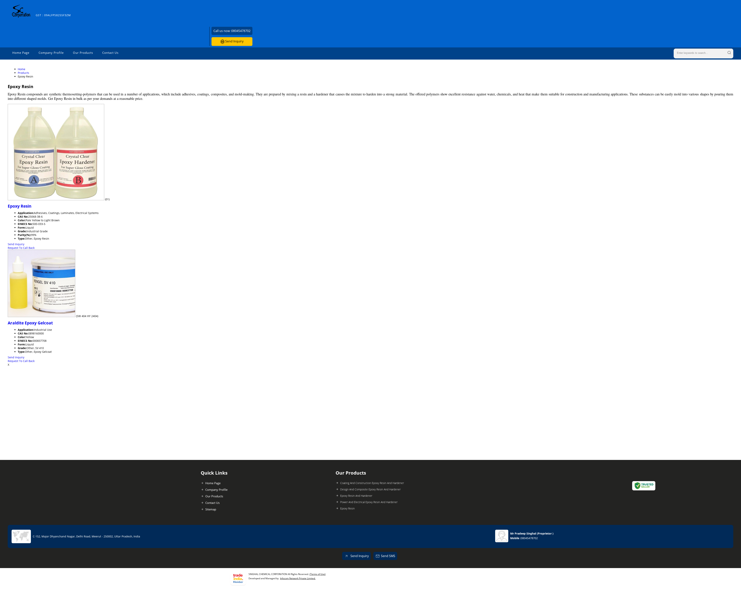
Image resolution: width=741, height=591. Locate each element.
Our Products (83, 53)
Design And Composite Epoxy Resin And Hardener (370, 489)
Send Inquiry (234, 41)
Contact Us (110, 53)
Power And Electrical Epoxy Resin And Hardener (369, 502)
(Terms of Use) (318, 574)
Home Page (20, 53)
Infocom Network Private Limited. (298, 578)
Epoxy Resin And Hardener (356, 496)
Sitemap (210, 509)
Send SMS (388, 556)
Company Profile (51, 53)
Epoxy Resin (19, 206)
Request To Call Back (21, 248)
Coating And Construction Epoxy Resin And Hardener (372, 483)
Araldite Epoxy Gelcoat (30, 323)
